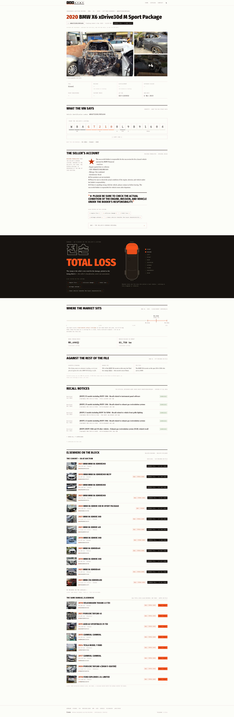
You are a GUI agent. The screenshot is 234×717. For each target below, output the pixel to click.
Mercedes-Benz (86, 708)
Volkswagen (109, 708)
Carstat (69, 712)
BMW (89, 11)
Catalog (153, 2)
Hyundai (75, 708)
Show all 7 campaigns (75, 436)
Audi (97, 708)
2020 (98, 11)
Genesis (102, 708)
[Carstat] (75, 2)
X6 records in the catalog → (77, 590)
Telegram (159, 712)
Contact (160, 2)
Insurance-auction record (76, 11)
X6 (94, 11)
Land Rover (117, 708)
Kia (80, 708)
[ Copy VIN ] (117, 137)
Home (146, 2)
